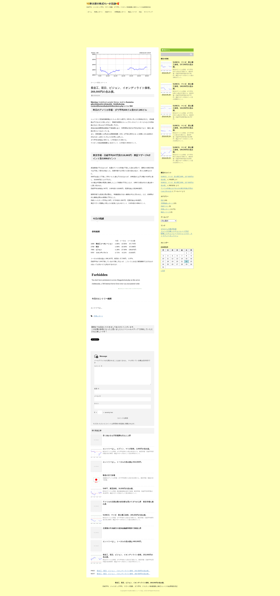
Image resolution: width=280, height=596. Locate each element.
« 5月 (163, 271)
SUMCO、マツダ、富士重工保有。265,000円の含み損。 (125, 515)
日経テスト (108, 12)
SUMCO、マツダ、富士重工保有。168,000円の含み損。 (183, 86)
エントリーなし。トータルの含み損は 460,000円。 (123, 541)
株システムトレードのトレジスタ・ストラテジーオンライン (130, 288)
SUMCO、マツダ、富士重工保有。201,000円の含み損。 (183, 128)
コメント (98, 366)
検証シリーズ (132, 12)
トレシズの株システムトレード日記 (175, 231)
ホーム (90, 12)
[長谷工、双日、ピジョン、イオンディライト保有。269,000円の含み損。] (122, 65)
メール (97, 396)
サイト (96, 403)
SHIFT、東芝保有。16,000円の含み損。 (118, 488)
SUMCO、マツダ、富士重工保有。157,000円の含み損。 (183, 64)
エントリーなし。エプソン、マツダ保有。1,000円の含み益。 (127, 449)
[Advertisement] (140, 31)
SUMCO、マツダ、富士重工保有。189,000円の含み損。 (183, 149)
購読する (166, 50)
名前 (96, 388)
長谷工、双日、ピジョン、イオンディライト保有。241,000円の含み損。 (123, 571)
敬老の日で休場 (109, 475)
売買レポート (98, 12)
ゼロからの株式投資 (169, 229)
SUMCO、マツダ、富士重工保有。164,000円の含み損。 (183, 108)
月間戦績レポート (120, 12)
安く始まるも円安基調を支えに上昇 (117, 435)
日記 (140, 12)
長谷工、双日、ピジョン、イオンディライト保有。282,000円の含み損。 (123, 574)
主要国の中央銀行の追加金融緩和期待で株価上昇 (122, 528)
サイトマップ (148, 12)
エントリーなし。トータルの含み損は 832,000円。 (123, 462)
